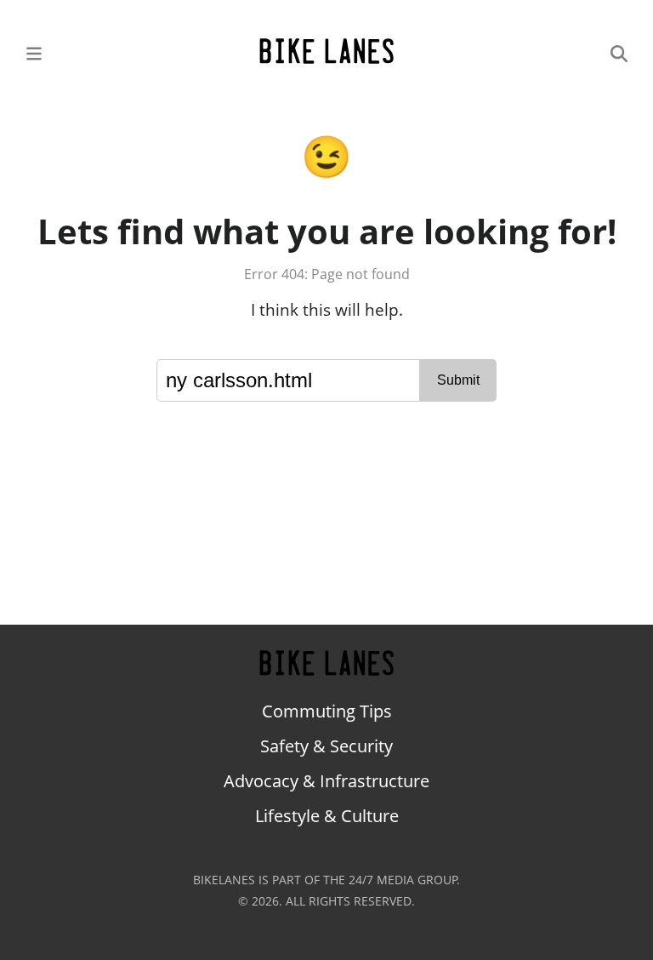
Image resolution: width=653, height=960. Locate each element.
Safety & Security (326, 745)
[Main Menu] (34, 52)
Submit (458, 380)
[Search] (619, 52)
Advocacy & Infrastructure (326, 780)
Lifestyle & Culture (327, 815)
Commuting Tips (327, 711)
